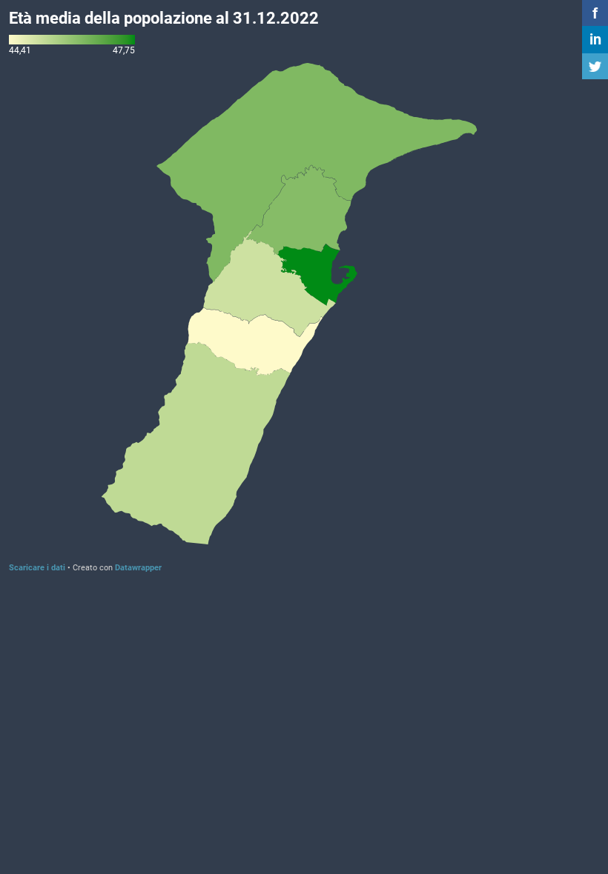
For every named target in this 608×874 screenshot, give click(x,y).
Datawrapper (138, 568)
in (595, 39)
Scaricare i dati (37, 568)
